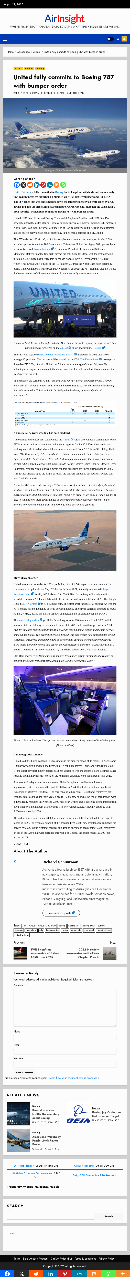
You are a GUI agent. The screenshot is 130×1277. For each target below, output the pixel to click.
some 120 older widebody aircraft (55, 354)
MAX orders (30, 603)
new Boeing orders (28, 620)
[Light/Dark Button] (110, 39)
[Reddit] (30, 185)
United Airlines (22, 192)
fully (41, 930)
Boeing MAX (89, 925)
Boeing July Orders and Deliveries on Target (107, 1114)
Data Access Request (35, 1259)
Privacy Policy (106, 1259)
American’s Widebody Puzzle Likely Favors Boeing (46, 1140)
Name (17, 1031)
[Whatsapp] (63, 185)
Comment (20, 985)
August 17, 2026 (44, 1122)
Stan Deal (89, 930)
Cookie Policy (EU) (61, 1259)
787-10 (64, 347)
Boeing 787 (74, 925)
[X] (23, 185)
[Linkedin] (37, 185)
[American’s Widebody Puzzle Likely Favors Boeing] (18, 1140)
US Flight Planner (24, 1165)
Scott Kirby (76, 930)
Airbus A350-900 (47, 925)
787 (24, 925)
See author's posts (59, 913)
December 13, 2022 (54, 93)
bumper (101, 925)
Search (15, 1206)
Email (16, 1045)
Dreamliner (31, 930)
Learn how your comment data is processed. (74, 1078)
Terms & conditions (85, 1259)
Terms (17, 1259)
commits (19, 930)
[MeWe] (50, 185)
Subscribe (124, 38)
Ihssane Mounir (42, 249)
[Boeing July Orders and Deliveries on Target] (78, 1113)
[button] (5, 38)
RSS (12, 1233)
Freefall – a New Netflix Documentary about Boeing (45, 1114)
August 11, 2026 (104, 1120)
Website (18, 1058)
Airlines (29, 68)
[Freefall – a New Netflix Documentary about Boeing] (18, 1113)
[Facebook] (17, 185)
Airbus (18, 68)
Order (65, 930)
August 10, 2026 (44, 1149)
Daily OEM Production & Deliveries (93, 1175)
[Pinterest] (43, 185)
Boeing (40, 68)
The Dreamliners (89, 359)
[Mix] (56, 185)
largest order (52, 930)
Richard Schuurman (27, 93)
